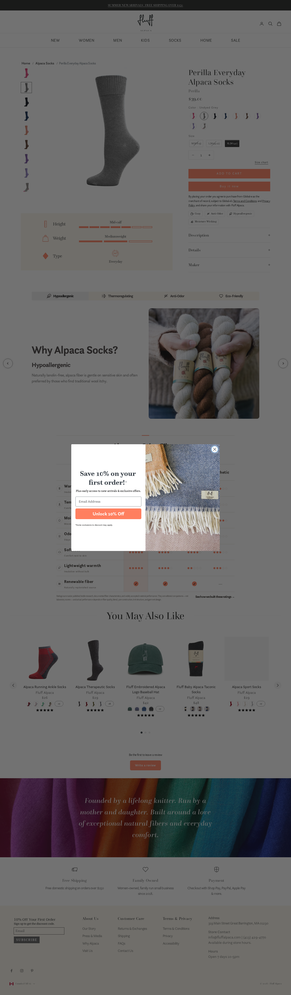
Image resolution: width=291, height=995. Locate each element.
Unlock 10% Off (108, 514)
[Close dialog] (214, 449)
